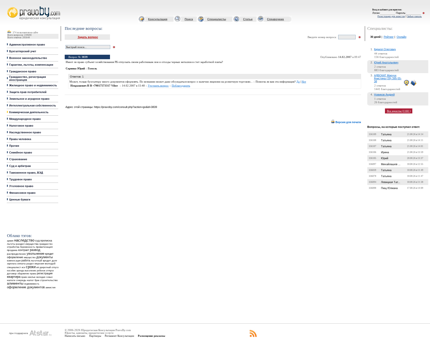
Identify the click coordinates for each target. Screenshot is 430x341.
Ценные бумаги (19, 199)
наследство (24, 240)
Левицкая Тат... (390, 182)
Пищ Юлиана (389, 188)
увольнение (35, 253)
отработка (13, 246)
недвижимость (31, 283)
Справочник (275, 19)
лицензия (39, 263)
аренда (20, 270)
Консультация (157, 19)
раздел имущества (27, 244)
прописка (46, 240)
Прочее (14, 145)
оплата (21, 263)
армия (10, 241)
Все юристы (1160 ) (399, 110)
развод (35, 250)
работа (25, 260)
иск (23, 267)
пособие (11, 270)
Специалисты (216, 19)
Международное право (25, 118)
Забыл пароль (414, 16)
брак (37, 280)
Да (298, 81)
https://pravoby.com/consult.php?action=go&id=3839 (125, 106)
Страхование (18, 159)
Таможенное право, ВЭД (26, 172)
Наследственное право (25, 132)
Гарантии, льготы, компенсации (31, 64)
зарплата (11, 263)
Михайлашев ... (390, 164)
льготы (11, 244)
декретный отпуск (49, 267)
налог (30, 280)
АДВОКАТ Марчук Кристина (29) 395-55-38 (388, 78)
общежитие (23, 273)
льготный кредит (41, 260)
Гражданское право (22, 71)
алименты (15, 283)
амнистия (50, 287)
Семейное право (20, 152)
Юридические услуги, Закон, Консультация (10, 6)
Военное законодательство (28, 57)
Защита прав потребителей (28, 92)
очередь (21, 280)
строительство (49, 280)
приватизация (44, 246)
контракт (23, 249)
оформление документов (26, 287)
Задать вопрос (88, 37)
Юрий (384, 158)
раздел (30, 263)
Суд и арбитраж (20, 165)
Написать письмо (75, 335)
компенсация (14, 260)
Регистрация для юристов (391, 16)
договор (12, 273)
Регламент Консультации (119, 335)
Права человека (20, 139)
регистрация (45, 273)
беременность (27, 247)
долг (54, 260)
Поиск (189, 19)
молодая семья (44, 277)
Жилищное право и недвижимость (33, 85)
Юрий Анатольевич (386, 62)
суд (37, 240)
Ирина (385, 152)
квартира (13, 277)
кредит (49, 253)
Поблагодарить (181, 85)
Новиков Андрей (384, 94)
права (33, 273)
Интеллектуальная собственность (32, 105)
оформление (15, 257)
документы (44, 257)
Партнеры (95, 335)
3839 (85, 57)
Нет (304, 81)
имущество (30, 257)
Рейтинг (389, 36)
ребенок (41, 270)
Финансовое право (22, 192)
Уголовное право (21, 186)
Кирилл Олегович (385, 49)
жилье (32, 277)
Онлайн (401, 36)
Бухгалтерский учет (22, 51)
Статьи (248, 19)
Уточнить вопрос (158, 85)
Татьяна (386, 134)
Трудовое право (20, 179)
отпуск (50, 270)
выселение (30, 270)
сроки (31, 267)
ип (37, 267)
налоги (11, 280)
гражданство (46, 244)
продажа (12, 250)
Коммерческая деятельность (29, 112)
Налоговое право (21, 125)
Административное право (27, 44)
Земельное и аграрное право (29, 98)
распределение (16, 253)
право (24, 277)
